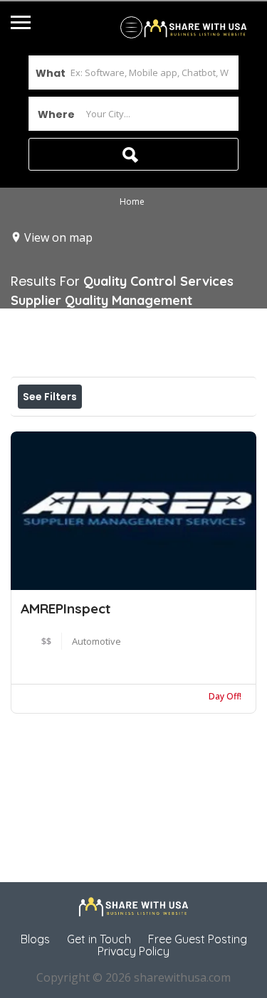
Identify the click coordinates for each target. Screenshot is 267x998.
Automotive (96, 641)
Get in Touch (99, 939)
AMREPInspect (65, 608)
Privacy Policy (133, 951)
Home (132, 202)
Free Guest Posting (197, 939)
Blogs (35, 939)
